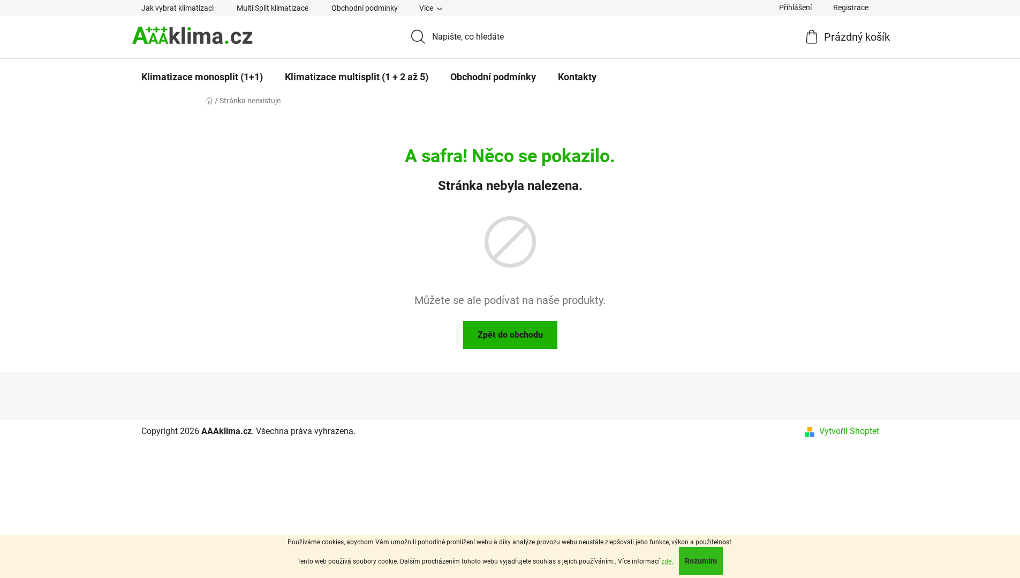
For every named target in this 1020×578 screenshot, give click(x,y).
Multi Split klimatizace (272, 8)
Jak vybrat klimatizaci (177, 8)
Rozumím (701, 561)
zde (666, 561)
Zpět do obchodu (510, 335)
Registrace (850, 7)
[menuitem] (202, 77)
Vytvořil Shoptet (849, 431)
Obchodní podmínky (364, 8)
